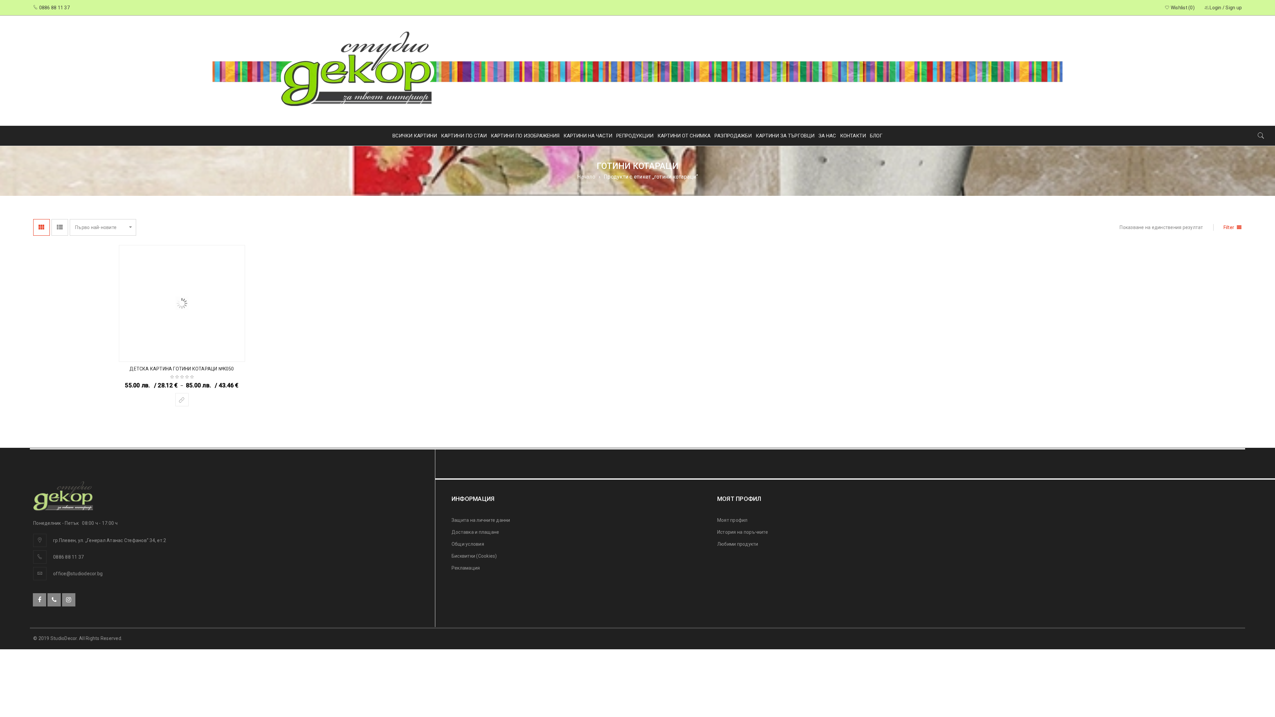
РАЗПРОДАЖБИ (733, 136)
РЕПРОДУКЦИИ (634, 136)
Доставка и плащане (475, 532)
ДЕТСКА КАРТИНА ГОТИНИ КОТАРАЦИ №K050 (181, 368)
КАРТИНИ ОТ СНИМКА (684, 136)
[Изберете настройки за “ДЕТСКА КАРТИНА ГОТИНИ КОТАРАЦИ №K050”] (182, 399)
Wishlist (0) (1182, 7)
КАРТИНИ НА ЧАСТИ (587, 136)
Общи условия (468, 544)
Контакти (853, 136)
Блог (876, 136)
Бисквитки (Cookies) (474, 556)
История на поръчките (742, 532)
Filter (1229, 227)
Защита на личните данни (481, 520)
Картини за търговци (785, 136)
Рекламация (466, 568)
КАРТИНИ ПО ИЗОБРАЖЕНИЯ (525, 136)
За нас (827, 136)
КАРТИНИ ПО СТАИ (464, 136)
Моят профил (732, 520)
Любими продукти (737, 544)
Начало (586, 177)
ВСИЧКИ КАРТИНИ (414, 136)
